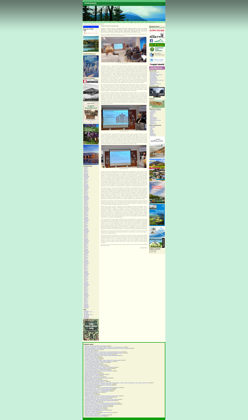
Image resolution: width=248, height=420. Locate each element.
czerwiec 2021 (86, 223)
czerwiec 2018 (86, 255)
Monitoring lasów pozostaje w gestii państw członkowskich (96, 406)
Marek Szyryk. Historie (89, 350)
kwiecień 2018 (86, 257)
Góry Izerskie (152, 114)
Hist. (98, 22)
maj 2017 (85, 267)
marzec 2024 (86, 193)
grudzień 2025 (86, 174)
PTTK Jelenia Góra (153, 76)
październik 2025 (86, 176)
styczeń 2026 (86, 173)
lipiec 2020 (85, 233)
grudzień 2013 (86, 304)
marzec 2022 (86, 215)
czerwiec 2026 (86, 169)
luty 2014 (85, 302)
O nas (93, 0)
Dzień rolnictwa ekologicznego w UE (92, 349)
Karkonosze (90, 3)
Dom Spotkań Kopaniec (153, 78)
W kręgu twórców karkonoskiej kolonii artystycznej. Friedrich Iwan (98, 385)
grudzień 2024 (86, 185)
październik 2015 (86, 284)
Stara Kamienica (152, 133)
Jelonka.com (152, 116)
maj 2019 (85, 245)
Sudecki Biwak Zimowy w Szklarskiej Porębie (94, 380)
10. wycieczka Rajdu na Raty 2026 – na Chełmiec (95, 366)
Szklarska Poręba (153, 121)
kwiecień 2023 (86, 203)
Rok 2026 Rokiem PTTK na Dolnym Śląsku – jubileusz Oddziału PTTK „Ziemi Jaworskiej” (103, 360)
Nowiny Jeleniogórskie (153, 118)
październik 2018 (86, 251)
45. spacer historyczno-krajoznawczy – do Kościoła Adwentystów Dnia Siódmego (101, 404)
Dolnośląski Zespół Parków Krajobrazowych (157, 80)
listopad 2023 (86, 197)
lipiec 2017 (85, 265)
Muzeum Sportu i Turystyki (154, 75)
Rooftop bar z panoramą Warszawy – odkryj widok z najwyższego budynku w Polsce (102, 395)
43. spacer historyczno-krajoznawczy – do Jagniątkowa (96, 414)
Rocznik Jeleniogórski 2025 (90, 386)
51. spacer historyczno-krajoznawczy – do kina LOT (95, 362)
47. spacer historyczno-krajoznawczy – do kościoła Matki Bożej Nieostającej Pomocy (102, 387)
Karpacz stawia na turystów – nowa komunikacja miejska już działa (98, 388)
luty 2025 (85, 183)
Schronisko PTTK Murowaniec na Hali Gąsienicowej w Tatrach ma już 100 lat (100, 403)
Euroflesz (151, 113)
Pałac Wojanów (86, 318)
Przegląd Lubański (153, 119)
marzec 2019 (86, 247)
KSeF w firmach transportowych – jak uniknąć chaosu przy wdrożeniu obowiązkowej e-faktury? (104, 353)
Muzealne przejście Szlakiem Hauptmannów (94, 364)
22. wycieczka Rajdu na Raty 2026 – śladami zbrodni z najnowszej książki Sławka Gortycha (103, 351)
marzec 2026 (86, 171)
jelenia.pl (151, 115)
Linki (105, 0)
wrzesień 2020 (86, 231)
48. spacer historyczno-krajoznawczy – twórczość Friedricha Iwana (98, 383)
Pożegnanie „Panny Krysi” (90, 394)
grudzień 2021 (86, 218)
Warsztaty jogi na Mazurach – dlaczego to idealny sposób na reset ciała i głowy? (101, 399)
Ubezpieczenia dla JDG (89, 393)
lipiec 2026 (85, 168)
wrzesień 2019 (86, 241)
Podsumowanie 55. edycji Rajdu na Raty (93, 392)
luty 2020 (85, 237)
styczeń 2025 (86, 184)
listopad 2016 (86, 272)
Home (85, 24)
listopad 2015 (86, 283)
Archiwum (101, 0)
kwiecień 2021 (86, 225)
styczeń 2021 (86, 228)
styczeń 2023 (86, 206)
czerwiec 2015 (86, 288)
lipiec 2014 (85, 298)
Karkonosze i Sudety (153, 117)
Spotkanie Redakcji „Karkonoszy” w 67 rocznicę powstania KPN (97, 389)
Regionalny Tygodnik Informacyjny (155, 120)
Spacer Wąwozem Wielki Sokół (91, 411)
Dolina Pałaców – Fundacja (88, 311)
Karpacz (151, 128)
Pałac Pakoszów (86, 315)
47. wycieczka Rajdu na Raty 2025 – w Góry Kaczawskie (96, 398)
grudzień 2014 (86, 293)
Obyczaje (119, 22)
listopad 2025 (86, 175)
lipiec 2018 (85, 254)
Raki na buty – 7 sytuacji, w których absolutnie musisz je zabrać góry (99, 412)
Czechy (90, 22)
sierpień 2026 (86, 167)
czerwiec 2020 (86, 234)
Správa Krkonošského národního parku (156, 74)
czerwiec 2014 (86, 299)
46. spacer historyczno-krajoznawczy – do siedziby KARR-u (97, 391)
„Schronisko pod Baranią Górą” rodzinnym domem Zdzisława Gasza (98, 397)
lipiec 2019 (85, 243)
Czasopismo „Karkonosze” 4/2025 (91, 401)
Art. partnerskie (151, 22)
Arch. (102, 22)
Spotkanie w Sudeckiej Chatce (91, 356)
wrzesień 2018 (86, 252)
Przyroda (124, 22)
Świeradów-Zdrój (152, 134)
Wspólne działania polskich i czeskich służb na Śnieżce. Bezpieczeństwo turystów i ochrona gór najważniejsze (107, 348)
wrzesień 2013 (86, 307)
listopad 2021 (86, 219)
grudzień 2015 (86, 282)
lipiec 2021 (85, 222)
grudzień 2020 (86, 229)
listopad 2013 (86, 305)
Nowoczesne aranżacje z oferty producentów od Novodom (96, 405)
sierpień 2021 (86, 221)
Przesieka (151, 132)
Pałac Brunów (86, 312)
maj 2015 (85, 289)
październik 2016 (86, 273)
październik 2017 (86, 262)
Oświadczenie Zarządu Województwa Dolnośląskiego (95, 345)
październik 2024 (86, 187)
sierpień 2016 (86, 275)
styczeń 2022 (86, 217)
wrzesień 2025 (86, 177)
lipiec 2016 (85, 276)
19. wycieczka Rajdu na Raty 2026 (92, 357)
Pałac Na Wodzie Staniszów (88, 314)
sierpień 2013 (86, 308)
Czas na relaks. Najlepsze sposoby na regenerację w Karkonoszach (98, 361)
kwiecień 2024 (86, 192)
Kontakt (108, 0)
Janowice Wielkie (152, 126)
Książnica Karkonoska (153, 73)
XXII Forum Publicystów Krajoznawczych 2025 (94, 416)
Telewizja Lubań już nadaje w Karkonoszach (94, 407)
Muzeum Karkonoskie (153, 79)
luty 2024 (85, 194)
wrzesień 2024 (86, 188)
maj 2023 (85, 202)
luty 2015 (85, 291)
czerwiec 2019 (86, 244)
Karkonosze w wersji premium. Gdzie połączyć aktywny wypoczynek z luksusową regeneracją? (104, 347)
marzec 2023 (86, 204)
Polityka (109, 22)
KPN (146, 22)
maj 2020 (85, 235)
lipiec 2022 (85, 211)
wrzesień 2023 (86, 199)
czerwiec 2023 (86, 201)
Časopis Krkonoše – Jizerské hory (155, 110)
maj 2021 (85, 224)
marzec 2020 (86, 236)
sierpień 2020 (86, 232)
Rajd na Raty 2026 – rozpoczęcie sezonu (93, 376)
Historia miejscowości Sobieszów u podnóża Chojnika (95, 369)
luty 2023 (85, 205)
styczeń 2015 (86, 292)
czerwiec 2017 (86, 266)
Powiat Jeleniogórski (153, 77)
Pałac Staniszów (86, 317)
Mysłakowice (152, 130)
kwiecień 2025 (86, 181)
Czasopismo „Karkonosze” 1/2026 (91, 375)
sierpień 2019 (86, 242)
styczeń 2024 (86, 195)
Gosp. (105, 22)
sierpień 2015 (86, 286)
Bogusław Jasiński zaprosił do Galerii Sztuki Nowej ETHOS (97, 378)
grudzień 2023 (86, 196)
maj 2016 (85, 278)
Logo (96, 0)
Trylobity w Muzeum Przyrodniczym (92, 373)
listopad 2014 (86, 294)
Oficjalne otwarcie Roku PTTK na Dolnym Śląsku (94, 374)
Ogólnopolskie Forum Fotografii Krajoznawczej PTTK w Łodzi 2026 (98, 354)
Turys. (131, 22)
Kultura (114, 22)
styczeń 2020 (86, 238)
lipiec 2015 (85, 287)
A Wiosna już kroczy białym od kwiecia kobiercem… (95, 381)
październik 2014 (86, 295)
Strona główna (87, 0)
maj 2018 (85, 256)
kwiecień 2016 (86, 279)
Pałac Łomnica (86, 313)
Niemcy (94, 22)
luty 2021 (85, 227)
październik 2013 (86, 306)
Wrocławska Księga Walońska (91, 372)
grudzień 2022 (86, 207)
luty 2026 (85, 172)
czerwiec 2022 (86, 212)
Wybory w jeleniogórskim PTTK (91, 379)
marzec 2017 (86, 269)
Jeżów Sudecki (152, 127)
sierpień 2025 (86, 178)
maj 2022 (85, 213)
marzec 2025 (86, 182)
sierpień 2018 (86, 253)
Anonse (85, 22)
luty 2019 (85, 248)
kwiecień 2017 (86, 268)
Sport (135, 22)
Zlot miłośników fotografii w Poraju (91, 363)
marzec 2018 (86, 258)
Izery (139, 22)
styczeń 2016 (86, 281)
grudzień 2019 (86, 239)
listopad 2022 (86, 208)
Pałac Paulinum (86, 316)
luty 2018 (85, 259)
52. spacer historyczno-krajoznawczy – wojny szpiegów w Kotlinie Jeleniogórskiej (101, 355)
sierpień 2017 (86, 264)
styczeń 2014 (86, 303)
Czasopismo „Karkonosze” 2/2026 (91, 359)
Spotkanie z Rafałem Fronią (90, 413)
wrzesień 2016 (86, 274)
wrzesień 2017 (86, 263)
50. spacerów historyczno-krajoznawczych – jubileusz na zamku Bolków (99, 367)
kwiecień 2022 (86, 214)
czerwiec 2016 (86, 277)
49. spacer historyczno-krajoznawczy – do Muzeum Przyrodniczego (98, 370)
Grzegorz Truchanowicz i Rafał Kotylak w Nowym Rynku (96, 410)
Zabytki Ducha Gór (153, 123)
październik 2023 (86, 198)
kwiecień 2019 (86, 246)
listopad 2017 (86, 261)
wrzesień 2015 (86, 285)
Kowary (151, 129)
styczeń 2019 (86, 249)
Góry (128, 22)
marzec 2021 (86, 226)
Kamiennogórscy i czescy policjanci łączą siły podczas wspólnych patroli (99, 400)
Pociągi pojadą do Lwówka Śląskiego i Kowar (94, 408)
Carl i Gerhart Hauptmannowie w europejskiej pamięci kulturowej (98, 368)
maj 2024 (85, 191)
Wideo (142, 22)
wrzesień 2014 (86, 296)
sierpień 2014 (86, 297)
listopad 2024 (86, 186)
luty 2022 (85, 216)
